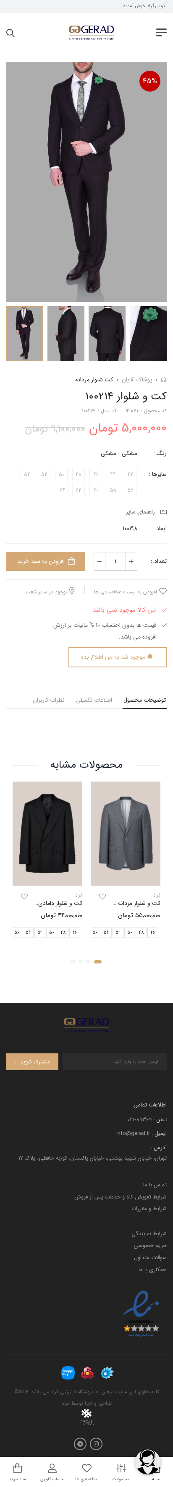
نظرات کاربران (49, 700)
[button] (98, 961)
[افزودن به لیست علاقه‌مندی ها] (102, 896)
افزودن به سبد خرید (41, 561)
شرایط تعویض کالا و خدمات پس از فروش (120, 1197)
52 (118, 932)
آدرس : (159, 1147)
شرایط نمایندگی (149, 1233)
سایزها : (158, 474)
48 (141, 932)
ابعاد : (159, 528)
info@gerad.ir (133, 1133)
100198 (130, 528)
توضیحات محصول (144, 700)
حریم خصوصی (150, 1245)
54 (106, 932)
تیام (65, 1403)
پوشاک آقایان (137, 379)
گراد (156, 895)
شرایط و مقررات (149, 1208)
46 (153, 932)
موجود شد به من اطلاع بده (113, 657)
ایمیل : (159, 1133)
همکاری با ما (153, 1269)
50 (129, 932)
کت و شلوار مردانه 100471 (130, 903)
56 (94, 932)
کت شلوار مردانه (94, 379)
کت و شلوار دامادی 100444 (51, 903)
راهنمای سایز (142, 511)
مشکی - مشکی (119, 453)
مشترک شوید (35, 1062)
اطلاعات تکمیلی (94, 700)
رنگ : (160, 453)
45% (150, 81)
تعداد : (159, 561)
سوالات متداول (150, 1257)
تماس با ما (155, 1184)
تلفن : (160, 1119)
